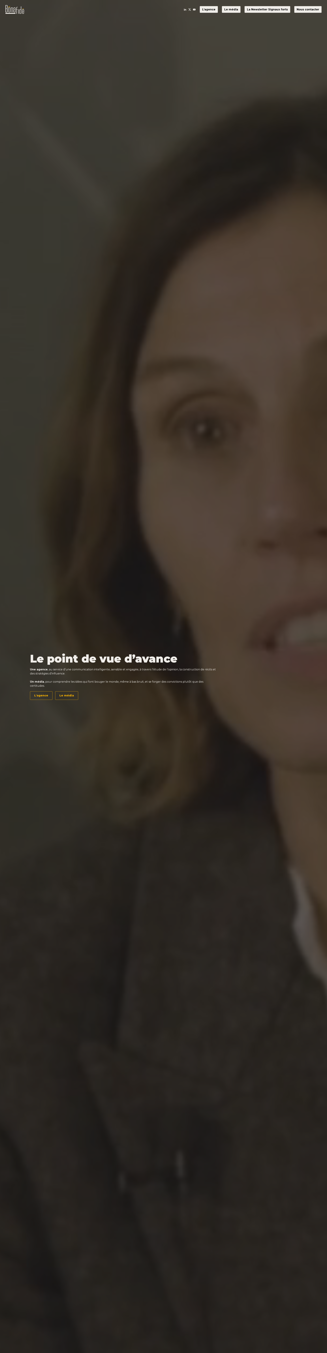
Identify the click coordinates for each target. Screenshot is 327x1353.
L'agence (41, 695)
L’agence (208, 9)
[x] (189, 9)
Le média (231, 9)
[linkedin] (185, 10)
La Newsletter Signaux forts (267, 9)
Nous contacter (308, 9)
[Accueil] (14, 9)
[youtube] (194, 9)
